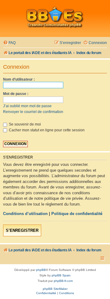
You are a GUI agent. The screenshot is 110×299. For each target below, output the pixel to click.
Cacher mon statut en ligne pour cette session (46, 130)
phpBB (41, 270)
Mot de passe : (15, 94)
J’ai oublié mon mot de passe (27, 106)
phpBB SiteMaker (55, 288)
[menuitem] (9, 43)
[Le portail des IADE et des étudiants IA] (55, 17)
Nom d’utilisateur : (19, 79)
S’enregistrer (22, 230)
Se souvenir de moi (24, 124)
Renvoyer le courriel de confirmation (33, 112)
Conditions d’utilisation (25, 213)
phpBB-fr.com (63, 281)
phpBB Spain (61, 275)
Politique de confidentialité (76, 213)
